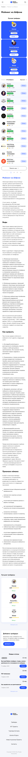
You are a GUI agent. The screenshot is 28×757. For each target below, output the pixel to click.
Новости (4, 658)
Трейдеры (14, 722)
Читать (23, 666)
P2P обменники (5, 673)
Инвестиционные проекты (14, 740)
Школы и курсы (14, 735)
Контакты (14, 744)
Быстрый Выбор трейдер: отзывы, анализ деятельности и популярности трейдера (13, 662)
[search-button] (25, 2)
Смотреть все (14, 624)
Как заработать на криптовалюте (11, 684)
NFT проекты (14, 726)
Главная (3, 6)
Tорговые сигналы (14, 731)
